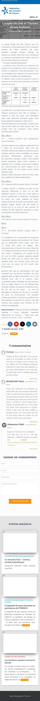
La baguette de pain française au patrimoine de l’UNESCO (20, 606)
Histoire (13, 333)
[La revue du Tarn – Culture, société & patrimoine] (20, 541)
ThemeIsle (27, 696)
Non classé (22, 556)
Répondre (34, 379)
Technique (30, 556)
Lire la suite (26, 625)
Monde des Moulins (10, 318)
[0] (10, 324)
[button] (32, 17)
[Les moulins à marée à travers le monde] (20, 642)
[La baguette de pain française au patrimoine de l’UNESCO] (20, 585)
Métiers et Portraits (26, 600)
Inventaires (21, 657)
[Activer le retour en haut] (36, 696)
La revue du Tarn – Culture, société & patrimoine (17, 560)
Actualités (8, 556)
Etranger (8, 657)
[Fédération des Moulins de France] (12, 11)
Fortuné (10, 352)
